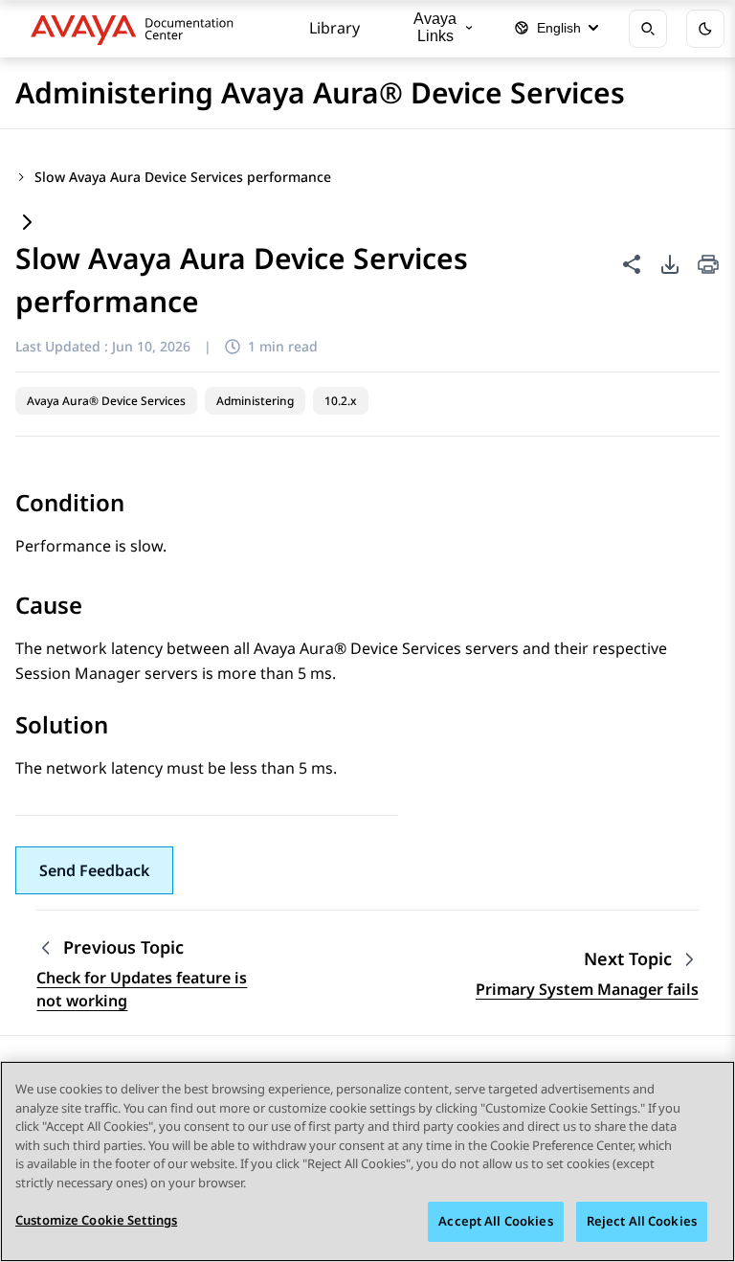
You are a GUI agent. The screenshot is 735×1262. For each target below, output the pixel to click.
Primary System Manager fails (587, 989)
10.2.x (340, 401)
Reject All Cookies (642, 1220)
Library (334, 27)
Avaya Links (435, 27)
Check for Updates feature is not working (141, 989)
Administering (255, 401)
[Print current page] (708, 266)
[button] (94, 870)
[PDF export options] (669, 264)
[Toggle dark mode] (705, 29)
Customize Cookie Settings (96, 1219)
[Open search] (648, 29)
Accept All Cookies (495, 1220)
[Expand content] (26, 224)
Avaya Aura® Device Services (106, 401)
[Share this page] (631, 264)
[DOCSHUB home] (137, 29)
